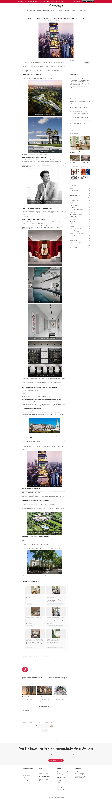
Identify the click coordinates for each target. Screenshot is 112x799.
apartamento (80, 191)
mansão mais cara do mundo (37, 656)
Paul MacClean (46, 656)
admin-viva (72, 101)
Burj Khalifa (50, 216)
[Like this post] (46, 662)
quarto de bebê (80, 237)
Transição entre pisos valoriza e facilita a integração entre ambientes (55, 640)
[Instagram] (80, 10)
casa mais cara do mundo (27, 656)
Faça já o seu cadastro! (56, 760)
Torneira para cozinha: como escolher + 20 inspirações (55, 618)
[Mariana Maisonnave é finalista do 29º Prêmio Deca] (75, 158)
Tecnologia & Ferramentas (80, 243)
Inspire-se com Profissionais (80, 777)
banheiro (80, 198)
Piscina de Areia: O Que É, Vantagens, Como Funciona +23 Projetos (79, 113)
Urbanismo (80, 249)
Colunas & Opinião (80, 205)
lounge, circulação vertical (80, 228)
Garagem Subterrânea (31, 396)
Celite (58, 791)
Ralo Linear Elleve (60, 787)
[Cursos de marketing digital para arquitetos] (80, 143)
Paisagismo (80, 235)
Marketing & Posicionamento (80, 230)
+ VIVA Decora (74, 10)
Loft (80, 224)
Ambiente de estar (80, 190)
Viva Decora (21, 1)
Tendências (38, 10)
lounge (80, 226)
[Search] (84, 10)
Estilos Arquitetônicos (80, 219)
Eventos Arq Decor (80, 221)
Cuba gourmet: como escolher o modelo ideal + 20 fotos (55, 596)
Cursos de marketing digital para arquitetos (35, 596)
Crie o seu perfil (60, 774)
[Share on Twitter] (48, 662)
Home (27, 10)
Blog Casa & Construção (79, 773)
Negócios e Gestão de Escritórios (80, 233)
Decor (80, 211)
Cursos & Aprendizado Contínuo (80, 209)
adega (80, 188)
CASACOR (80, 204)
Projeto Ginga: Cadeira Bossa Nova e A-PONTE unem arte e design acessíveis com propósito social (80, 84)
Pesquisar (72, 60)
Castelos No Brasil (32, 154)
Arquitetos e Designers (80, 195)
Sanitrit (58, 782)
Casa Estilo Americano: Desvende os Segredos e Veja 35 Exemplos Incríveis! (79, 107)
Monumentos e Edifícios (80, 231)
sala (80, 238)
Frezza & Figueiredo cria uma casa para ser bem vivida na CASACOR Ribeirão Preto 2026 (35, 640)
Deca (58, 785)
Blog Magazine (51, 1)
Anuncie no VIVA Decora (43, 773)
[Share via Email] (51, 662)
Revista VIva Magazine (79, 771)
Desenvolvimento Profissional (80, 214)
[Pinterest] (81, 10)
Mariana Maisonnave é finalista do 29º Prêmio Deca (34, 618)
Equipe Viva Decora (49, 20)
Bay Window (29, 205)
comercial (80, 207)
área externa (80, 193)
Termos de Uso (42, 780)
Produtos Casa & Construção (80, 776)
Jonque (71, 117)
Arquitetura (32, 10)
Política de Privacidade (43, 779)
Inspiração (37, 1)
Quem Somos (42, 771)
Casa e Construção (61, 1)
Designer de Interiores (46, 10)
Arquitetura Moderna (39, 385)
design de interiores (54, 165)
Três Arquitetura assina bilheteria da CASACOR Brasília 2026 (85, 177)
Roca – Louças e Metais (61, 789)
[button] (23, 693)
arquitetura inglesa (37, 435)
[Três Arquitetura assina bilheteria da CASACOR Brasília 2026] (85, 172)
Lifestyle (80, 223)
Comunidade (29, 1)
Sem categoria (80, 240)
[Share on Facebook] (47, 662)
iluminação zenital (29, 380)
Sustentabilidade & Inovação (80, 242)
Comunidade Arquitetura (79, 774)
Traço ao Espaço (59, 10)
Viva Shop (44, 1)
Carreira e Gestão (67, 10)
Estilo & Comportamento (80, 218)
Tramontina (59, 784)
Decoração (53, 10)
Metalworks (59, 780)
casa (80, 202)
